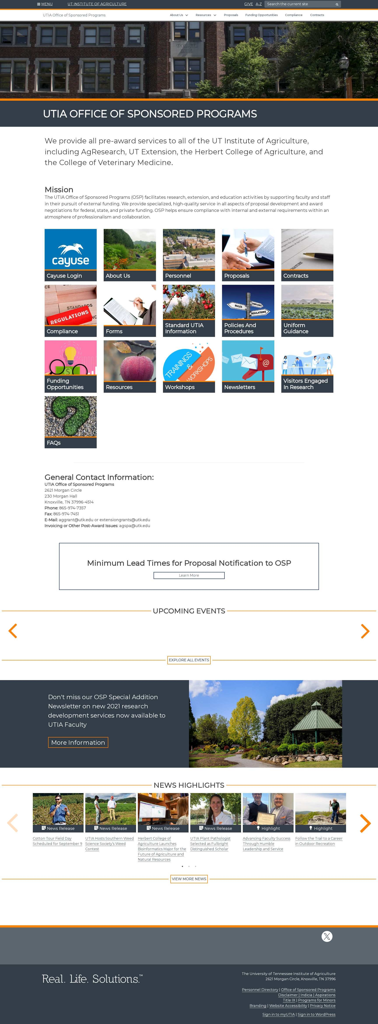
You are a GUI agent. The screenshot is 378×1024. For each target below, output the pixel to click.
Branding (258, 1005)
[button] (45, 4)
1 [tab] (182, 866)
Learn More (189, 575)
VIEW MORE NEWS (189, 879)
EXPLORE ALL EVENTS (189, 660)
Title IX (289, 1000)
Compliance (294, 15)
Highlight (270, 828)
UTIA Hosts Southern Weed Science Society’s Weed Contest (109, 843)
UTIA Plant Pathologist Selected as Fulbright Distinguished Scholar (210, 843)
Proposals (231, 15)
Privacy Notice (323, 1005)
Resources (203, 15)
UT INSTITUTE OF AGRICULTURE (97, 4)
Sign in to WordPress (317, 1014)
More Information (78, 742)
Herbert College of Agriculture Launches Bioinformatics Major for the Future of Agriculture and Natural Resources (162, 849)
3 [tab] (195, 866)
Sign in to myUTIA (278, 1014)
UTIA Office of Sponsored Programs (74, 15)
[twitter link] (327, 936)
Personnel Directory (260, 989)
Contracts (317, 15)
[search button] (337, 4)
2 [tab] (189, 866)
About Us (176, 15)
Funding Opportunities (261, 15)
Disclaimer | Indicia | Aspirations (307, 995)
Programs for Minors (317, 1000)
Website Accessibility (288, 1005)
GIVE (248, 4)
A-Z (259, 4)
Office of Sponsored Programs (308, 989)
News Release (60, 828)
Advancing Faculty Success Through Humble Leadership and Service (266, 843)
